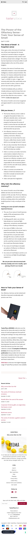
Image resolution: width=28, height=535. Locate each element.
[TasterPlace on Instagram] (15, 492)
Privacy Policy (14, 478)
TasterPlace (13, 523)
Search (14, 468)
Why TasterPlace (14, 472)
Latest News (14, 432)
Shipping (14, 476)
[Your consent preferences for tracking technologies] (25, 532)
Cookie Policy (14, 480)
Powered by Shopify (22, 523)
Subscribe (22, 503)
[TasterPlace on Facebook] (12, 492)
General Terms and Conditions (14, 482)
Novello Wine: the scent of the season (12, 399)
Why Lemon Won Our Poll (8, 386)
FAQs (14, 474)
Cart (25, 2)
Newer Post (22, 378)
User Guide (14, 484)
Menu (4, 2)
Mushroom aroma (6, 412)
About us (14, 470)
